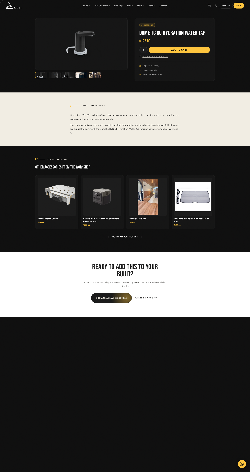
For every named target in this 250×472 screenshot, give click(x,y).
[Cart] (209, 5)
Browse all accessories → (125, 237)
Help (139, 5)
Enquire (226, 5)
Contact (163, 5)
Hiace (130, 5)
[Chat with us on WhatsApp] (242, 464)
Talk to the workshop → (147, 298)
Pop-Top (118, 5)
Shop (85, 5)
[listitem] (41, 75)
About (151, 5)
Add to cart (179, 49)
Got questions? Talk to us (155, 56)
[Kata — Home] (14, 5)
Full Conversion (102, 5)
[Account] (215, 5)
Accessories (147, 25)
